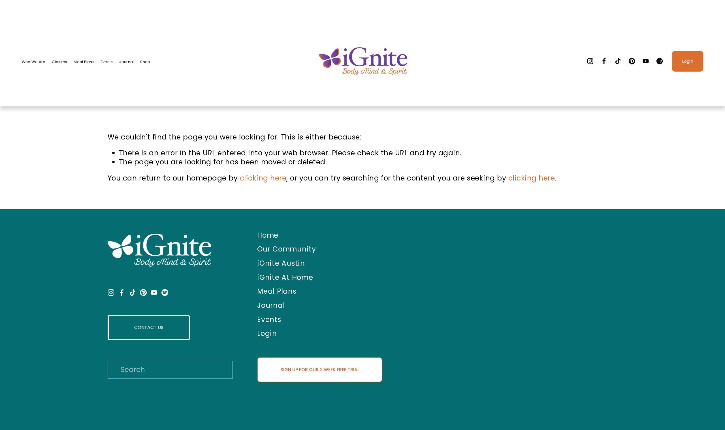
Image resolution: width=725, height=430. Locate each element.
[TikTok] (618, 61)
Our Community (286, 249)
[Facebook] (604, 61)
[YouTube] (645, 61)
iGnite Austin (281, 263)
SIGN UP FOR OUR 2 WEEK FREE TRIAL (319, 369)
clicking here (263, 178)
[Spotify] (659, 61)
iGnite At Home (285, 277)
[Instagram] (590, 61)
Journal (126, 61)
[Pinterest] (632, 61)
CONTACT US (148, 327)
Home (267, 235)
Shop (145, 61)
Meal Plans (84, 61)
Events (107, 61)
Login (687, 61)
